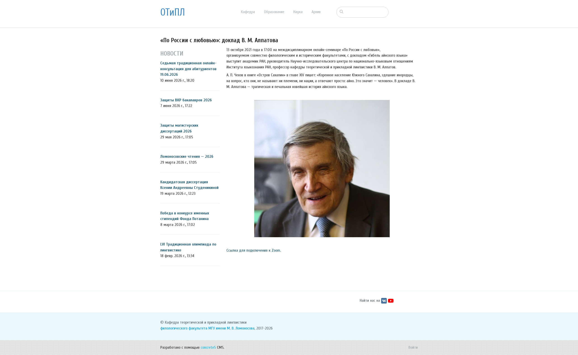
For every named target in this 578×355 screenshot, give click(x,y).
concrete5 (208, 347)
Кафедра (248, 11)
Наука (298, 11)
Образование (274, 11)
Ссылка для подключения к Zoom (253, 250)
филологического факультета (183, 328)
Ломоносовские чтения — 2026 (186, 156)
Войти (413, 347)
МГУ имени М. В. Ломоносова (231, 328)
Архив (316, 11)
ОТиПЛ (172, 12)
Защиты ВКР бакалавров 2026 (186, 100)
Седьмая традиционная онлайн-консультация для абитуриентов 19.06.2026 (188, 69)
